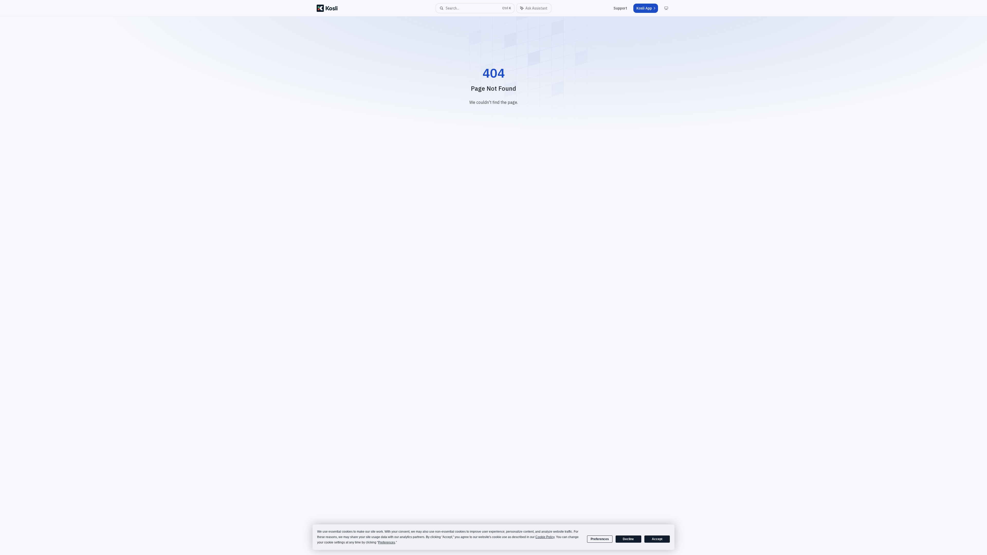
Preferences (600, 539)
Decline (628, 539)
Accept (657, 539)
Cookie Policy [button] (544, 537)
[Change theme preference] (666, 8)
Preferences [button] (386, 542)
